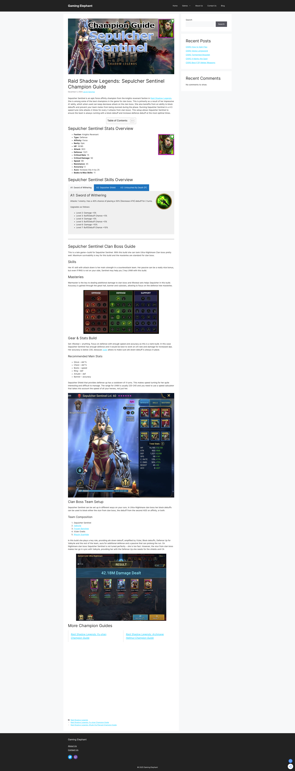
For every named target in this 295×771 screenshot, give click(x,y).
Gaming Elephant (80, 5)
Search (189, 20)
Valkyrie (77, 525)
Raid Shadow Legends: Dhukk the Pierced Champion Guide (94, 725)
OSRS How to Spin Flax (196, 47)
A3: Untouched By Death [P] (133, 187)
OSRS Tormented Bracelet (198, 55)
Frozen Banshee (81, 528)
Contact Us (211, 6)
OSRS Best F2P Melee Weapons (200, 62)
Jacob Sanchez (89, 92)
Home (175, 6)
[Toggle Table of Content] (131, 121)
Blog (223, 6)
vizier (104, 350)
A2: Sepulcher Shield (106, 187)
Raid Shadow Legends (160, 98)
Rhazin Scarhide (81, 534)
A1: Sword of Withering (80, 187)
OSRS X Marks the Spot (197, 59)
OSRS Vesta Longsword (197, 51)
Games (185, 6)
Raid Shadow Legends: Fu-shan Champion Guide (90, 722)
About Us (199, 6)
